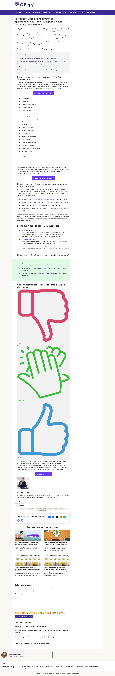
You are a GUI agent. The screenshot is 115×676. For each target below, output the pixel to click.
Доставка (30, 508)
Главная (18, 12)
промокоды (43, 269)
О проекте (38, 673)
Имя (16, 588)
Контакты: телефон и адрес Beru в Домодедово (34, 64)
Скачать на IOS (74, 12)
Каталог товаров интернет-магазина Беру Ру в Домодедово (38, 58)
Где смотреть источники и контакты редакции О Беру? (32, 643)
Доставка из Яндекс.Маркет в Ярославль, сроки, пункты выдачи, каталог (27, 569)
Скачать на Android (60, 12)
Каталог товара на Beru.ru (43, 93)
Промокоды (36, 12)
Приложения (47, 12)
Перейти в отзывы (43, 474)
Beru (23, 508)
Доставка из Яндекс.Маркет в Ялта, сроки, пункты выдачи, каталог (56, 568)
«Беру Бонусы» (49, 264)
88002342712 (31, 230)
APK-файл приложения (89, 12)
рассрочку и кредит (44, 273)
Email (35, 588)
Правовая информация (73, 673)
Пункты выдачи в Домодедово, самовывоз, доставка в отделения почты (42, 61)
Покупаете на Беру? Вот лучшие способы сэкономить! (36, 67)
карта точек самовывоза (44, 199)
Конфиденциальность (55, 673)
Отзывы (27, 12)
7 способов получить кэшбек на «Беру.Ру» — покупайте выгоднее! (56, 543)
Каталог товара (53, 508)
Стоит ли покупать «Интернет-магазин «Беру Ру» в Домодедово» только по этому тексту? (41, 638)
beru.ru (58, 49)
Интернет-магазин (41, 508)
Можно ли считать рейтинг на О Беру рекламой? (30, 626)
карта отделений (51, 208)
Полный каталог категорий (43, 178)
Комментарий (19, 594)
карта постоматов (41, 205)
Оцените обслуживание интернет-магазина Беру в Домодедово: (39, 70)
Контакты (63, 508)
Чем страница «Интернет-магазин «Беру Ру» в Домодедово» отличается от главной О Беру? (42, 631)
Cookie (63, 673)
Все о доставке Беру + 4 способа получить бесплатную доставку (26, 543)
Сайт (53, 588)
